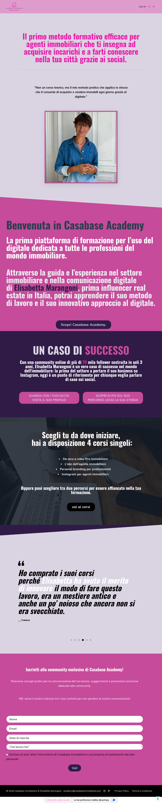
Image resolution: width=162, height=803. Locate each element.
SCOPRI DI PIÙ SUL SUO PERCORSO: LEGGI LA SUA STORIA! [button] (113, 398)
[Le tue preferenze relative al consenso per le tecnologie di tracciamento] (158, 799)
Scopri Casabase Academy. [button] (83, 324)
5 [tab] (87, 640)
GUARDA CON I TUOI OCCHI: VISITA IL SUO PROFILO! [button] (49, 398)
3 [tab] (79, 640)
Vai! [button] (74, 768)
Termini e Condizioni (142, 790)
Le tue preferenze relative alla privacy (91, 800)
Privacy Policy (122, 790)
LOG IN (142, 6)
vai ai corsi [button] (81, 507)
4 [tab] (83, 640)
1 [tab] (71, 640)
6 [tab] (90, 640)
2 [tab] (75, 640)
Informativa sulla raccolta (58, 800)
